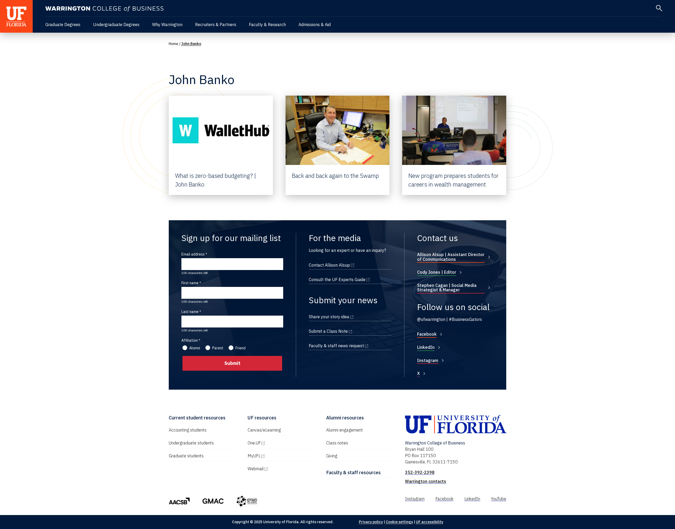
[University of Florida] (16, 16)
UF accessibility (429, 522)
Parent (217, 348)
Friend (240, 348)
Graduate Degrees (62, 24)
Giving (331, 455)
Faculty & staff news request (350, 345)
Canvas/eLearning (264, 430)
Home (173, 43)
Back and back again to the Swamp (335, 175)
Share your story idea (350, 316)
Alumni (194, 348)
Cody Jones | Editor (436, 272)
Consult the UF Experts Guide (350, 279)
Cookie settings (399, 522)
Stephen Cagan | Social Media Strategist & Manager (446, 288)
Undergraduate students (191, 442)
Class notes (337, 442)
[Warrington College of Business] (104, 9)
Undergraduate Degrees (116, 24)
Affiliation (189, 340)
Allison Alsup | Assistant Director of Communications (450, 257)
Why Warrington (167, 24)
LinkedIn (426, 347)
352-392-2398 (420, 472)
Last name (190, 311)
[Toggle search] (659, 8)
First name (190, 283)
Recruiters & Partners (215, 24)
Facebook (427, 334)
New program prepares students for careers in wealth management (453, 180)
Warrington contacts (425, 481)
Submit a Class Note (350, 331)
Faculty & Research (267, 24)
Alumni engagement (344, 430)
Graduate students (186, 455)
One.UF (277, 442)
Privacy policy (371, 522)
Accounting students (187, 430)
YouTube (498, 498)
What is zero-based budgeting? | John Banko (215, 180)
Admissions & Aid (314, 24)
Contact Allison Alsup (350, 265)
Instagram (427, 360)
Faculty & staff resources (353, 472)
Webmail (278, 468)
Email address (193, 254)
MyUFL (277, 455)
